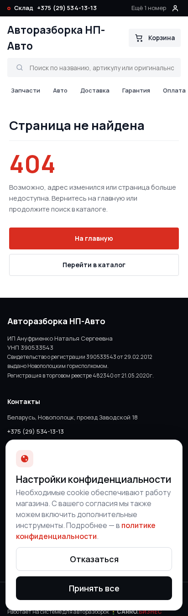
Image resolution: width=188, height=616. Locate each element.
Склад (23, 8)
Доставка (95, 90)
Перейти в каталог (94, 264)
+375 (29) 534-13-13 (67, 8)
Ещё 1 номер (148, 8)
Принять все (94, 588)
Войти (175, 8)
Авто (60, 90)
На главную (94, 238)
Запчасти (25, 90)
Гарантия (136, 90)
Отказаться (94, 559)
